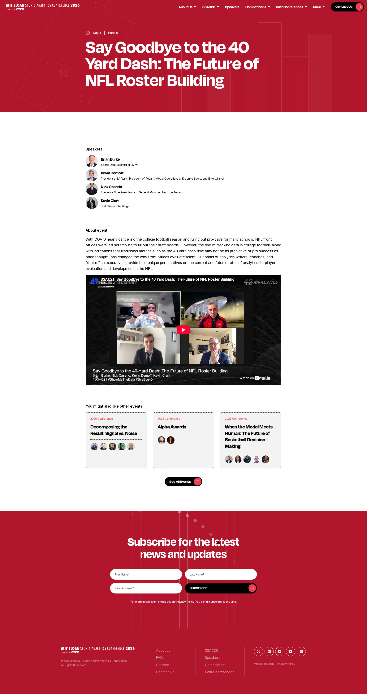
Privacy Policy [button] (185, 601)
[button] (43, 7)
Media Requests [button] (264, 663)
